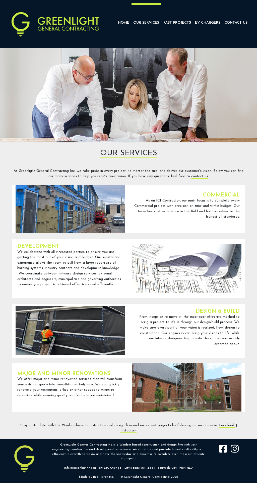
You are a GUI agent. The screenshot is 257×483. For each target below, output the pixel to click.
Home (123, 23)
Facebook (227, 425)
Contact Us (235, 23)
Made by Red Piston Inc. (96, 476)
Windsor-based (130, 444)
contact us (199, 176)
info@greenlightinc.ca (80, 467)
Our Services (146, 23)
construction (150, 444)
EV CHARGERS (207, 23)
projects (130, 458)
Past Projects (177, 23)
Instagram (128, 430)
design (172, 444)
